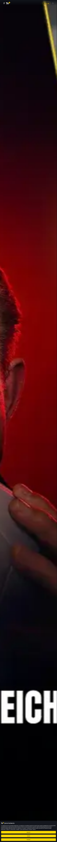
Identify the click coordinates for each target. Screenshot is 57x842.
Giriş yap (46, 3)
